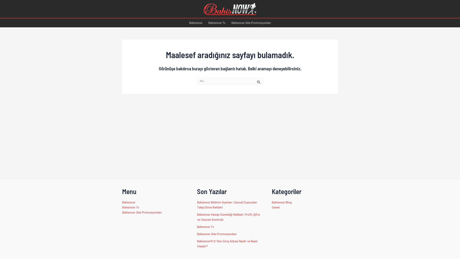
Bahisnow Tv (216, 23)
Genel (276, 207)
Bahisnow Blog (282, 202)
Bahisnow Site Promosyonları (251, 23)
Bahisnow (195, 23)
